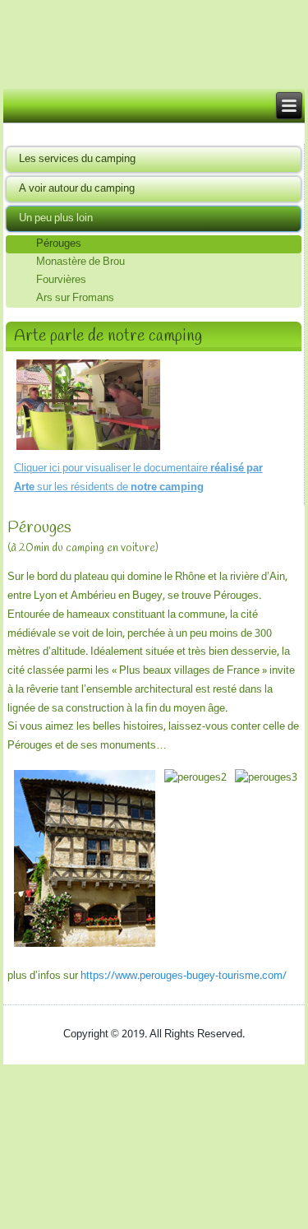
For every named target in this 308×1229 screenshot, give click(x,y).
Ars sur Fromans (75, 299)
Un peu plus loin (56, 218)
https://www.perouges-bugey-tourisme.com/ (183, 976)
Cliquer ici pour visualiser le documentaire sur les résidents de (138, 478)
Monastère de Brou (80, 262)
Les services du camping (77, 159)
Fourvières (61, 280)
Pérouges (58, 244)
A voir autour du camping (77, 188)
